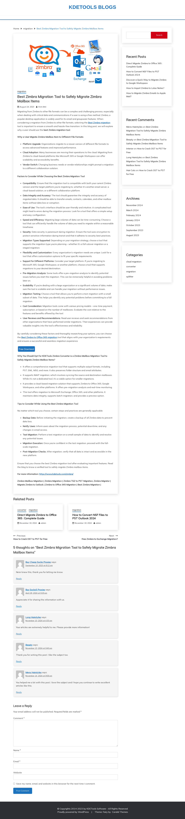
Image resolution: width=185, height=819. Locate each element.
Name (17, 750)
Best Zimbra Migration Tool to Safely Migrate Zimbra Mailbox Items (146, 130)
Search (159, 35)
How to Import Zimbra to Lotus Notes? (145, 88)
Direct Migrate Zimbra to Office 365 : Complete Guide (36, 516)
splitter (129, 276)
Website (17, 772)
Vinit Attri (42, 107)
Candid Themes (120, 812)
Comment (19, 718)
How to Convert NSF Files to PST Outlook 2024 (90, 516)
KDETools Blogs (92, 7)
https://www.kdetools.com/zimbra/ (56, 474)
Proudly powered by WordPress (73, 812)
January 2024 (133, 220)
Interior (129, 148)
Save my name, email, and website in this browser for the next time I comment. (55, 783)
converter (21, 510)
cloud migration (133, 261)
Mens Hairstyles (33, 672)
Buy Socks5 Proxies (35, 589)
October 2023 (133, 225)
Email (16, 761)
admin (43, 523)
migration (21, 91)
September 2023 (134, 230)
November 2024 (134, 205)
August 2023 (132, 235)
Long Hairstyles (33, 617)
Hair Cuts (130, 170)
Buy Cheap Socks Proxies (38, 562)
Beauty (29, 644)
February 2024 (133, 215)
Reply (19, 578)
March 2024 (132, 210)
